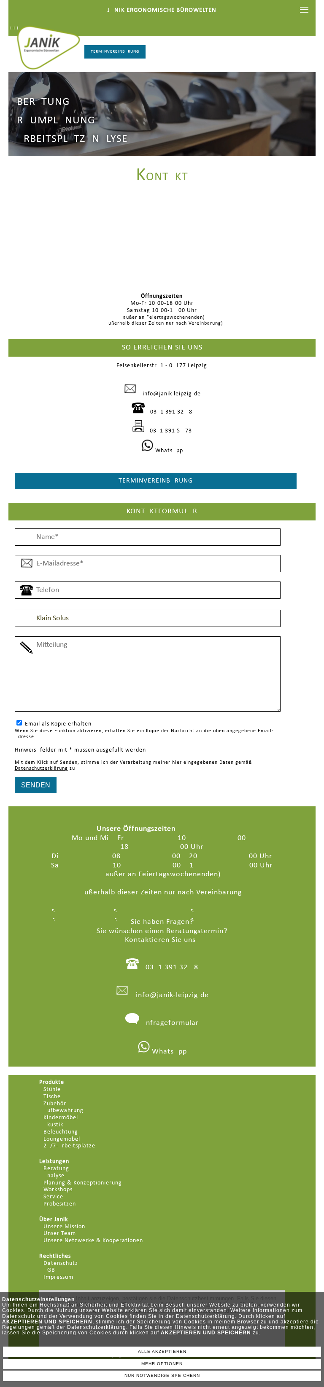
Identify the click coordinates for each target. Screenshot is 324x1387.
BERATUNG (43, 102)
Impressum (58, 1277)
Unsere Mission (64, 1227)
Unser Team (59, 1233)
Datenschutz (60, 1263)
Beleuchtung (60, 1132)
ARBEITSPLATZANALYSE (72, 139)
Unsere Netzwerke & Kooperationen (93, 1241)
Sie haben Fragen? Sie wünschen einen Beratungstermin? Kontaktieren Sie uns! (162, 931)
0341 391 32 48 (171, 412)
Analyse (54, 1176)
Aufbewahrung (63, 1110)
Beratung (56, 1169)
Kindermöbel (60, 1118)
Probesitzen (59, 1204)
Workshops (58, 1190)
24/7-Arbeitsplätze (69, 1146)
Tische (52, 1097)
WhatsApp (168, 451)
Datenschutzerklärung (41, 768)
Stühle (52, 1089)
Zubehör (54, 1104)
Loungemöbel (61, 1139)
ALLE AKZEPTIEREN (162, 1351)
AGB (49, 1270)
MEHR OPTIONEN (162, 1363)
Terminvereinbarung (115, 51)
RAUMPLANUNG (56, 120)
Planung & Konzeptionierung (82, 1183)
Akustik (53, 1125)
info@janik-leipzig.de (172, 394)
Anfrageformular (170, 1023)
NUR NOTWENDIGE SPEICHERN (162, 1375)
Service (53, 1197)
